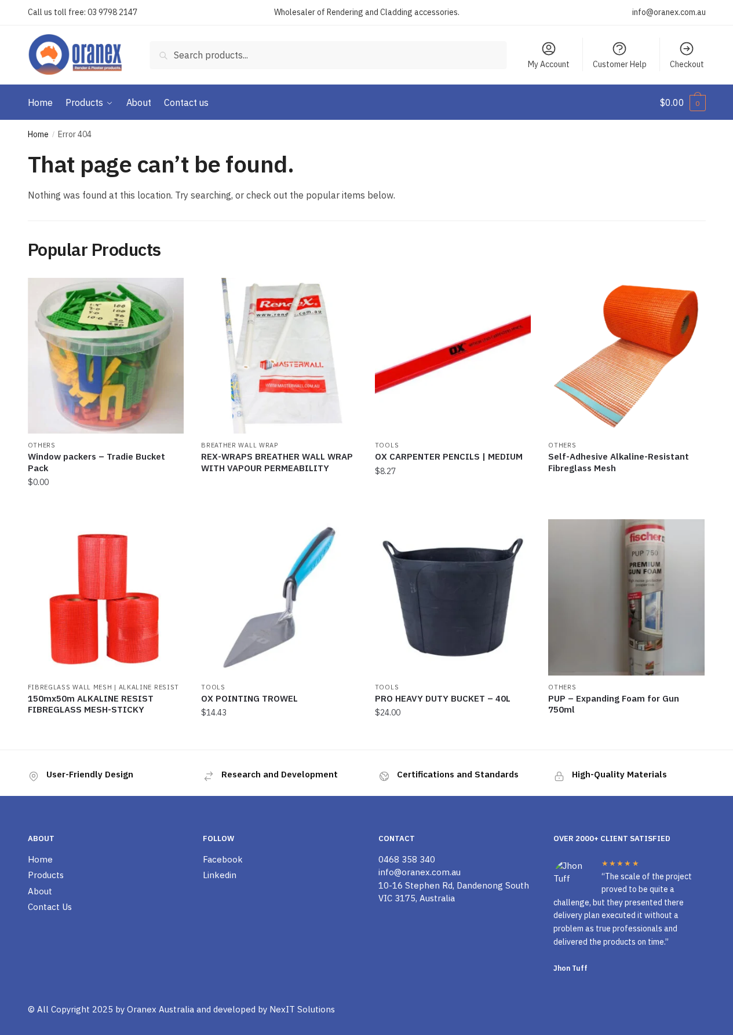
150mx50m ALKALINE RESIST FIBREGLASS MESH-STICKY (91, 704)
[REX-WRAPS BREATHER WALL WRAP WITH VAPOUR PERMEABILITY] (279, 356)
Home (38, 134)
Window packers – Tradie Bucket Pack (96, 462)
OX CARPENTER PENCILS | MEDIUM (449, 456)
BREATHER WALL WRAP (239, 445)
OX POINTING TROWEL (249, 698)
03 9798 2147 (112, 12)
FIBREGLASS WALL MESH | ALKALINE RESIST (104, 687)
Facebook (223, 859)
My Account (549, 64)
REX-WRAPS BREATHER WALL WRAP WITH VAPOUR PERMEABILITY (277, 462)
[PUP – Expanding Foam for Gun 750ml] (626, 597)
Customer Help (620, 64)
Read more (279, 506)
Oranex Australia (160, 1009)
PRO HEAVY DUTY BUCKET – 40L (442, 698)
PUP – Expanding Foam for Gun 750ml (613, 704)
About (40, 891)
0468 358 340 (406, 859)
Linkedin (219, 874)
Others (42, 445)
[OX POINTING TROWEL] (279, 597)
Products (46, 874)
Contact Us (50, 906)
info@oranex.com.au (669, 12)
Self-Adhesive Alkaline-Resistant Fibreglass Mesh (618, 462)
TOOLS (387, 445)
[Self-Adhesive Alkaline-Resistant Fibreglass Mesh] (626, 356)
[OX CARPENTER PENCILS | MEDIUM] (453, 356)
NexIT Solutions (302, 1009)
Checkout (687, 64)
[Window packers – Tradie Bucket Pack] (106, 356)
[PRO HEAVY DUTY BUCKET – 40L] (453, 597)
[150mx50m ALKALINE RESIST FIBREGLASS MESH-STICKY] (106, 597)
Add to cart (105, 506)
